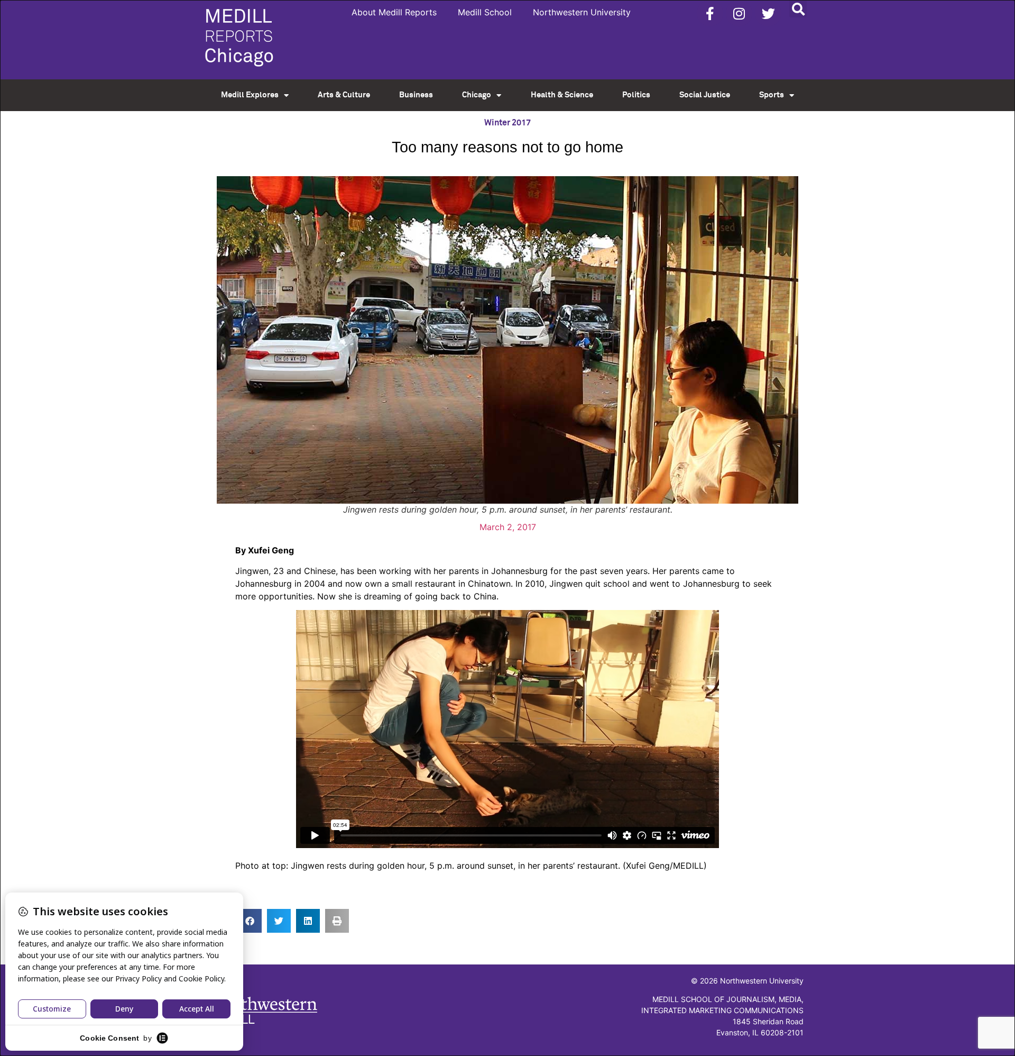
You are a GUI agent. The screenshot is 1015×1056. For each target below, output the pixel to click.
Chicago (476, 95)
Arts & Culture (344, 95)
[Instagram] (739, 13)
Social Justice (704, 95)
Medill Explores (250, 95)
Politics (636, 95)
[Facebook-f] (710, 13)
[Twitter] (768, 13)
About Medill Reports (394, 12)
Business (416, 95)
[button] (798, 8)
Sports (771, 95)
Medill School (485, 12)
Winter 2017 (507, 123)
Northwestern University (582, 12)
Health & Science (562, 95)
